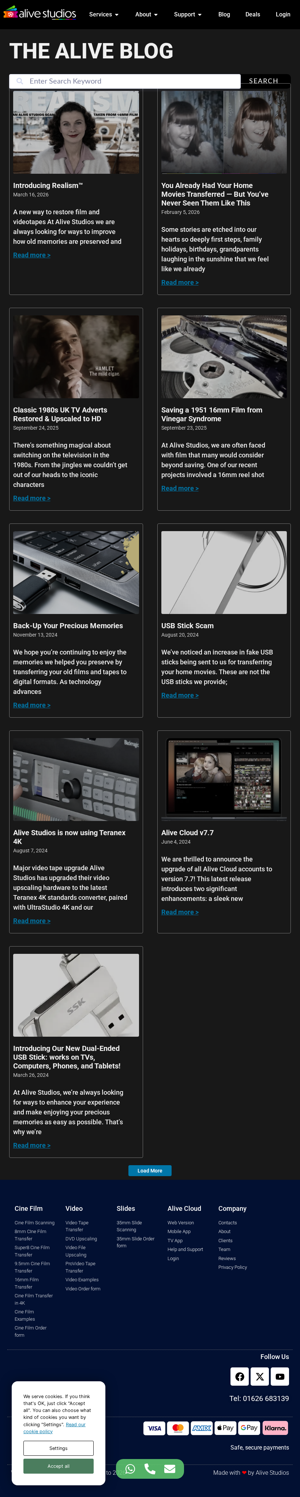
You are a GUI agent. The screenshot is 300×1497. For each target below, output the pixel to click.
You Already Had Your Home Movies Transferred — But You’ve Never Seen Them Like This (215, 194)
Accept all (59, 1466)
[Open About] (156, 14)
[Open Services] (117, 14)
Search (264, 81)
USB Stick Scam (187, 625)
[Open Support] (200, 14)
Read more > (31, 255)
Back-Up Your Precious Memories (68, 625)
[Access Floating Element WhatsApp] (130, 1469)
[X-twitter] (260, 1376)
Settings (58, 1448)
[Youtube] (280, 1376)
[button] (150, 1170)
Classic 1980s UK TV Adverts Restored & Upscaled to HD (60, 414)
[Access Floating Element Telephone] (150, 1469)
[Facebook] (239, 1376)
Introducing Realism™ (48, 185)
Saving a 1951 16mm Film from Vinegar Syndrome (211, 414)
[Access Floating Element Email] (170, 1469)
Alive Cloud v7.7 (187, 832)
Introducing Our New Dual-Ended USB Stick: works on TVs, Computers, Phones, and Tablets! (66, 1057)
